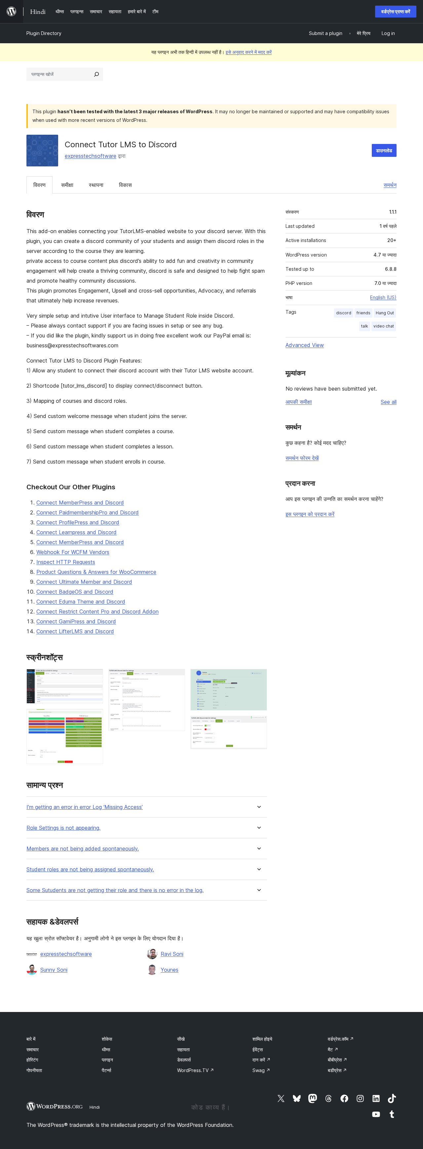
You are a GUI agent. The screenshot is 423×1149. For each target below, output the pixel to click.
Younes (169, 969)
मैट (333, 1049)
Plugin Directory (43, 33)
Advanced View (305, 345)
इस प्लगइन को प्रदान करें (310, 514)
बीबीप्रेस (337, 1059)
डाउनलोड (384, 150)
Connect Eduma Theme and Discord (80, 601)
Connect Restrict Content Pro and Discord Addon (97, 611)
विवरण (39, 185)
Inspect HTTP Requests (65, 562)
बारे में (30, 1039)
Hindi (95, 1107)
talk (364, 326)
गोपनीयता (34, 1070)
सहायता (183, 1049)
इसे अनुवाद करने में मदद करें (249, 52)
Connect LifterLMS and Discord (75, 631)
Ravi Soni (172, 954)
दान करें (261, 1059)
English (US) (383, 297)
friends (363, 312)
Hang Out (385, 312)
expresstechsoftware (90, 156)
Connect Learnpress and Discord (76, 532)
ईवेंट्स (257, 1049)
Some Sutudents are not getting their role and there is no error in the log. (115, 890)
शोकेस (107, 1039)
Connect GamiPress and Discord (76, 621)
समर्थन (390, 185)
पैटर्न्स (106, 1070)
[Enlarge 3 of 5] (176, 678)
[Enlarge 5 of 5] (258, 724)
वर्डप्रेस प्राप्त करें (395, 11)
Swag (261, 1070)
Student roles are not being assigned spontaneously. (90, 869)
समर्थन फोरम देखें (302, 458)
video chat (383, 326)
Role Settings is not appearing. (63, 828)
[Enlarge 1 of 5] (94, 678)
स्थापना (96, 185)
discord (343, 312)
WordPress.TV (195, 1070)
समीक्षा (67, 185)
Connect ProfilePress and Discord (77, 522)
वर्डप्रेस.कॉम (341, 1039)
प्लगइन (107, 1059)
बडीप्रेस (337, 1070)
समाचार (32, 1049)
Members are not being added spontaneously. (82, 849)
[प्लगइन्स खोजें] (96, 74)
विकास (125, 185)
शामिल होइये (262, 1039)
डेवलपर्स (184, 1059)
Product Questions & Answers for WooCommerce (96, 572)
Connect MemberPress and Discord (80, 502)
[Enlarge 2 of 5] (94, 717)
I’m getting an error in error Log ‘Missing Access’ (84, 807)
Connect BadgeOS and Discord (74, 591)
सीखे (181, 1039)
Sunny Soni (53, 969)
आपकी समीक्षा (299, 402)
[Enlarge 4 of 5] (258, 678)
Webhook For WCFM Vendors (72, 552)
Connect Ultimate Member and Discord (84, 581)
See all (389, 402)
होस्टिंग (32, 1059)
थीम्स (106, 1049)
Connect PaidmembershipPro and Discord (87, 512)
